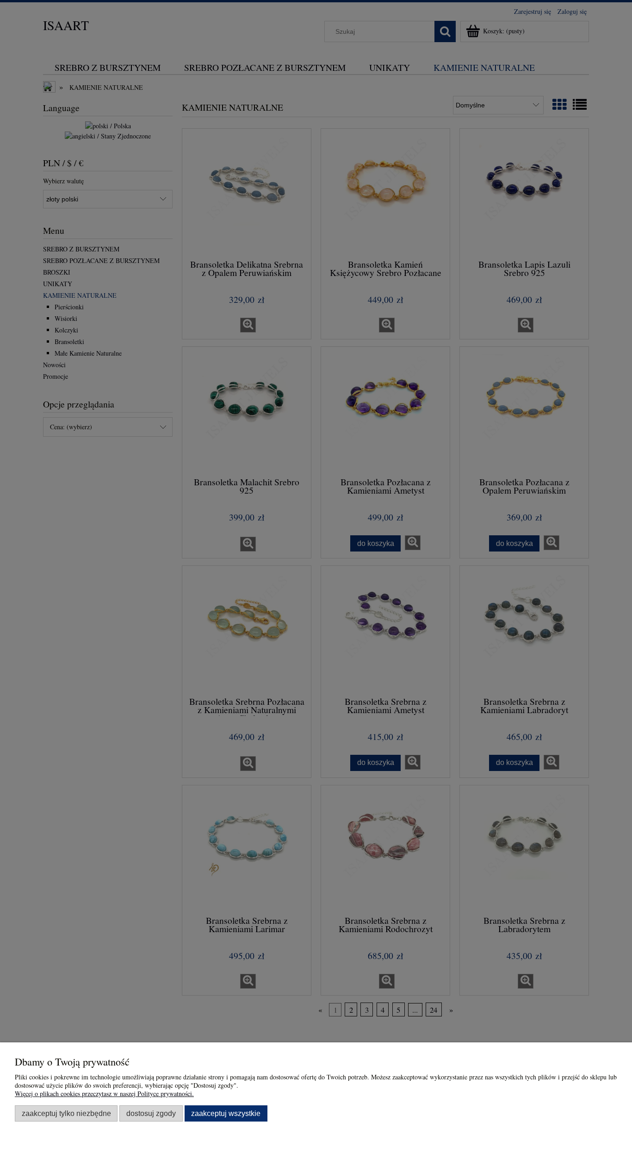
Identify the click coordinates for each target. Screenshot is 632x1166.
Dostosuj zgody (151, 1113)
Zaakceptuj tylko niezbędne (66, 1113)
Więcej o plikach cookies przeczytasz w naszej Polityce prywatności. (104, 1093)
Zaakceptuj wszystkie (225, 1113)
